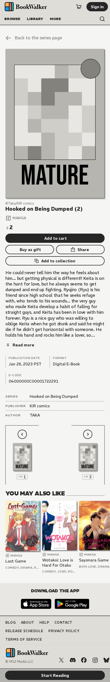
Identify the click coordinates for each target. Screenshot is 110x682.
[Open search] (102, 19)
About (27, 622)
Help (44, 622)
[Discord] (73, 660)
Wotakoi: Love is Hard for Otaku (57, 563)
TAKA (35, 415)
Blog (10, 622)
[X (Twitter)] (61, 660)
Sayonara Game (94, 560)
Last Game (15, 561)
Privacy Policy (64, 631)
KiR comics (40, 405)
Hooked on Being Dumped (54, 396)
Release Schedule (24, 631)
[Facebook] (84, 660)
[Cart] (78, 6)
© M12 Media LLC (19, 661)
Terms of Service (23, 639)
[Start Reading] (55, 123)
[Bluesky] (106, 660)
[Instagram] (95, 660)
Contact (63, 622)
